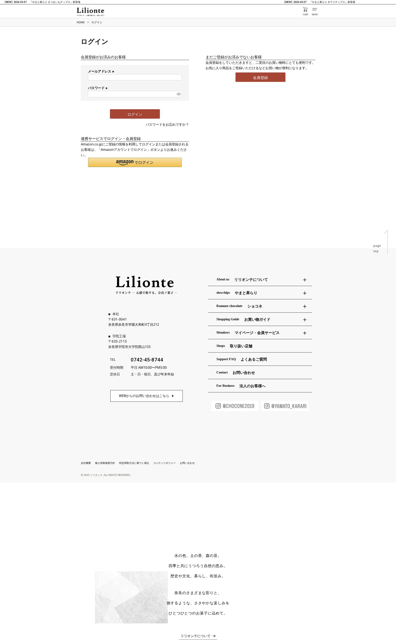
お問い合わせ (187, 463)
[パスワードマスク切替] (178, 94)
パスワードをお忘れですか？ (167, 124)
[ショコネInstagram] (234, 406)
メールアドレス (101, 71)
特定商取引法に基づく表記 (134, 463)
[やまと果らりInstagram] (285, 406)
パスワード (98, 88)
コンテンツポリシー (164, 463)
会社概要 (86, 463)
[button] (135, 162)
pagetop (377, 248)
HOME (81, 22)
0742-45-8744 (147, 360)
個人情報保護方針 (105, 463)
